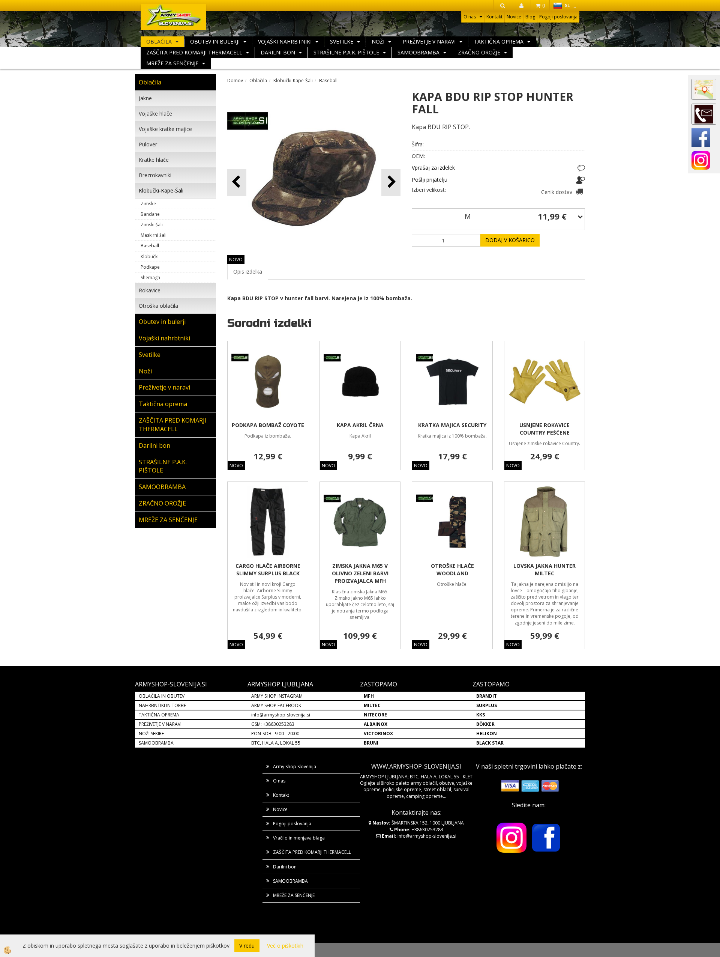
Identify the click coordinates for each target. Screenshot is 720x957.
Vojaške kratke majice (165, 128)
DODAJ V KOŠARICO (510, 240)
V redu (247, 945)
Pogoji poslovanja (558, 17)
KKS (480, 715)
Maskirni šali (153, 235)
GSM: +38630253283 (272, 724)
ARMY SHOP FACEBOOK (276, 705)
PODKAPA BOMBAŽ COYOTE (268, 425)
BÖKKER (485, 724)
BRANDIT (486, 696)
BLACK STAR (490, 743)
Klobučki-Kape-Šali (161, 190)
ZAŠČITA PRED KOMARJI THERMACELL (194, 52)
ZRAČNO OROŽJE (479, 52)
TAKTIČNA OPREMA (159, 715)
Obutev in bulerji (215, 41)
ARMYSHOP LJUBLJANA (280, 684)
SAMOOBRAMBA (419, 52)
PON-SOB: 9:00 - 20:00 (275, 733)
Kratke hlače (154, 159)
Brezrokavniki (155, 175)
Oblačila (159, 41)
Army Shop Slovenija (294, 766)
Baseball (150, 245)
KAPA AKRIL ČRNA (360, 425)
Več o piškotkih (285, 945)
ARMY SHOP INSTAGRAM (277, 696)
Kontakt (494, 17)
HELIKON (486, 733)
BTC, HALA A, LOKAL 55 (275, 743)
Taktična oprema (499, 41)
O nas (470, 17)
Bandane (150, 214)
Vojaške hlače (155, 113)
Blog (530, 17)
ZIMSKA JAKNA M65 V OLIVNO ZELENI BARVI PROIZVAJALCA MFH (360, 573)
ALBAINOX (375, 724)
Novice (514, 17)
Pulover (148, 144)
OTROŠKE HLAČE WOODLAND (452, 569)
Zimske (148, 203)
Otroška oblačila (158, 305)
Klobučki (150, 256)
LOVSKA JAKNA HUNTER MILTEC (544, 569)
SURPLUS (486, 705)
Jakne (145, 98)
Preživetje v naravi (429, 41)
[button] (390, 182)
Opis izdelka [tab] (247, 271)
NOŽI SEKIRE (151, 733)
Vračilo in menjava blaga (299, 838)
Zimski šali (152, 224)
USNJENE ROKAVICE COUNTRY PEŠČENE (544, 428)
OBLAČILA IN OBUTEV (161, 696)
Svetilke (341, 41)
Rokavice (149, 290)
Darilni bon (278, 52)
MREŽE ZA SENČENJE (172, 63)
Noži (378, 41)
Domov (235, 80)
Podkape (150, 267)
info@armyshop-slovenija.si (280, 715)
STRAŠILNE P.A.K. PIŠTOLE (346, 52)
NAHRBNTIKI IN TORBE (162, 705)
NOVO (236, 259)
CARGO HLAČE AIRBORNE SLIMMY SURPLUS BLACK (268, 569)
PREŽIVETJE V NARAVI (160, 724)
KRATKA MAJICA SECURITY (452, 425)
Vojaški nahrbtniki (285, 41)
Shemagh (150, 277)
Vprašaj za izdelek (433, 167)
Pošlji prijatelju (429, 179)
